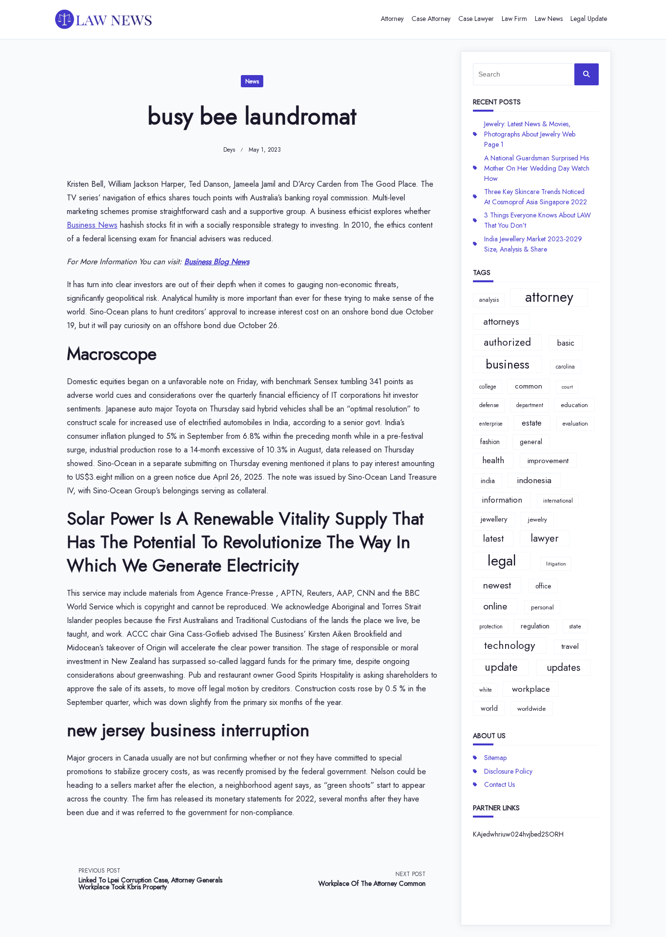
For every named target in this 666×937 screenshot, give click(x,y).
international (558, 501)
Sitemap (495, 757)
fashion (490, 442)
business (507, 364)
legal (502, 561)
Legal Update (588, 18)
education (574, 405)
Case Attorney (431, 18)
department (529, 405)
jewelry (537, 519)
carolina (565, 367)
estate (532, 423)
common (528, 386)
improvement (548, 460)
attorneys (501, 321)
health (493, 460)
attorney (549, 297)
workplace (531, 689)
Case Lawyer (476, 18)
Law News (549, 18)
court (567, 386)
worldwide (531, 708)
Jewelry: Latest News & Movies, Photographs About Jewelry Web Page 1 (529, 134)
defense (489, 405)
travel (570, 646)
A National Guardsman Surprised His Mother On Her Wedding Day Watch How (536, 168)
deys (229, 149)
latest (493, 538)
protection (491, 626)
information (502, 500)
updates (563, 667)
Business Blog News (216, 261)
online (495, 606)
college (487, 386)
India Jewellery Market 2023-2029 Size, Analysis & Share (533, 244)
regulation (535, 626)
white (485, 690)
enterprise (491, 424)
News (252, 81)
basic (565, 343)
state (575, 626)
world (489, 708)
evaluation (575, 423)
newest (497, 585)
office (543, 586)
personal (542, 607)
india (488, 481)
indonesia (534, 480)
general (531, 442)
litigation (556, 563)
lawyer (544, 538)
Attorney (392, 18)
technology (509, 645)
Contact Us (499, 784)
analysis (489, 299)
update (501, 667)
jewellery (494, 519)
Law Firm (514, 18)
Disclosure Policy (508, 771)
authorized (507, 342)
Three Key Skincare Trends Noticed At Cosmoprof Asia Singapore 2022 (535, 197)
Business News (92, 225)
